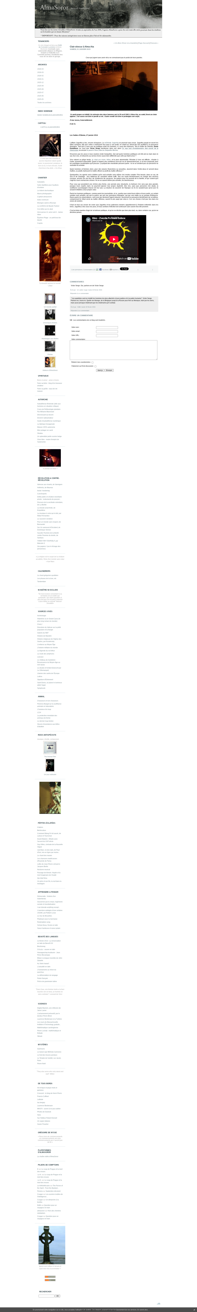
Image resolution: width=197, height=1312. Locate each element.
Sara (39, 1115)
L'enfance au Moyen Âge (46, 644)
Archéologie (41, 616)
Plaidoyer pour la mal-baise (47, 919)
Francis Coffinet (43, 1096)
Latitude (40, 1099)
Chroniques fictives (50, 323)
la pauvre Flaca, (102, 150)
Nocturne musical (43, 870)
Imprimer (115, 269)
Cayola (39, 223)
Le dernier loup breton (45, 721)
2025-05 (40, 99)
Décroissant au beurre (45, 415)
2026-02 (40, 76)
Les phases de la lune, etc (46, 578)
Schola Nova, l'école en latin (47, 925)
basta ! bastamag (43, 491)
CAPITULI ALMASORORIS (50, 127)
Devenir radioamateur (45, 418)
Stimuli (39, 1036)
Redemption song (43, 922)
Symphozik (41, 688)
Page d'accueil (143, 43)
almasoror (41, 1211)
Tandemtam (41, 581)
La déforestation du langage (47, 975)
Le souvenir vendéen (45, 519)
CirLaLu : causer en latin (46, 949)
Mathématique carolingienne (47, 1028)
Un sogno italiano (43, 1121)
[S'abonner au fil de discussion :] (95, 367)
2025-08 (40, 89)
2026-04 (40, 69)
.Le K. (39, 1175)
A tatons (40, 827)
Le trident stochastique (45, 190)
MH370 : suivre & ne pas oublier (49, 1109)
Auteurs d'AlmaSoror (50, 370)
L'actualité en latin (43, 967)
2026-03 (40, 72)
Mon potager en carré (45, 430)
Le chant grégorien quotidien (47, 575)
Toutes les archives (44, 103)
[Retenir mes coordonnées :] (92, 363)
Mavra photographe (44, 194)
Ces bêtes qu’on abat (45, 209)
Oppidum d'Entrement (45, 680)
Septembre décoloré (53, 1191)
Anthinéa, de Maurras (45, 487)
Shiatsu (40, 433)
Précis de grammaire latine (47, 981)
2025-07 (40, 92)
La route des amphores (45, 654)
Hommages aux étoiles (50, 339)
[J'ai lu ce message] (194, 1310)
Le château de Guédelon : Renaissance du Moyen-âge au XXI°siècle (48, 662)
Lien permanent (77, 269)
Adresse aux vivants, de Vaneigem (49, 484)
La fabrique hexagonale (46, 424)
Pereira (40, 1191)
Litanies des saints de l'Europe (48, 673)
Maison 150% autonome (46, 427)
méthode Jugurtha (112, 143)
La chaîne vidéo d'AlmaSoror (47, 1156)
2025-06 (40, 96)
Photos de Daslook (44, 1112)
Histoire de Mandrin (44, 636)
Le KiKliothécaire (43, 1186)
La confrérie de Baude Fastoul (48, 206)
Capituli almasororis (44, 197)
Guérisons (41, 1049)
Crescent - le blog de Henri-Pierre (49, 1093)
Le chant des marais (44, 855)
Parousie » (154, 43)
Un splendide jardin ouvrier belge (49, 436)
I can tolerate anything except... (48, 907)
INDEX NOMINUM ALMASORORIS (50, 115)
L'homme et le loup (44, 709)
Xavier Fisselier (43, 1124)
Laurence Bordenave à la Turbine (49, 1019)
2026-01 (40, 79)
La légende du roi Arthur (46, 651)
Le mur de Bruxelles (44, 916)
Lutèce (39, 676)
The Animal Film (50, 757)
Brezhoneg (41, 946)
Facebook (105, 269)
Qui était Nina (42, 878)
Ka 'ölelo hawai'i (43, 963)
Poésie (50, 354)
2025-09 (40, 86)
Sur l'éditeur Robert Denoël (47, 1118)
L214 (39, 712)
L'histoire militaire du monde (47, 648)
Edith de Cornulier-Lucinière (50, 46)
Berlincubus (41, 830)
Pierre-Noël (41, 1064)
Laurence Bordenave (45, 1106)
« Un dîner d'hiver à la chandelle (125, 43)
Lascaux (40, 657)
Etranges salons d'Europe (46, 203)
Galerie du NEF (43, 633)
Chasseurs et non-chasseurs (47, 701)
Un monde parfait (50, 307)
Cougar (40, 1194)
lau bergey (41, 1102)
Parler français (42, 978)
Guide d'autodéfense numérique (49, 421)
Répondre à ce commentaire (79, 293)
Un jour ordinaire (50, 774)
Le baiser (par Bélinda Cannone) (49, 1052)
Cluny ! (39, 624)
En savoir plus (142, 1310)
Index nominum (43, 200)
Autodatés (41, 182)
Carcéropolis (42, 494)
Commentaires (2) (89, 269)
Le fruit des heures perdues (47, 1055)
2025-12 (40, 82)
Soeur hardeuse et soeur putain (48, 928)
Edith (39, 1205)
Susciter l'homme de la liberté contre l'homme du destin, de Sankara (48, 535)
